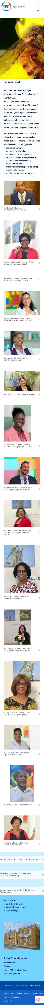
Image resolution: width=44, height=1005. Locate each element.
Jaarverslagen (12, 910)
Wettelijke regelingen (16, 907)
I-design (19, 993)
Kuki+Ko (34, 993)
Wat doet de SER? (14, 904)
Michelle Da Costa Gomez (12, 997)
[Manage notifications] (38, 1000)
